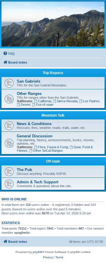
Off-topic (53, 161)
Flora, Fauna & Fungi (53, 147)
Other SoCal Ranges (48, 150)
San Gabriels (28, 81)
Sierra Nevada (67, 101)
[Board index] (53, 24)
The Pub (24, 170)
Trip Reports (53, 73)
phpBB (37, 252)
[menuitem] (9, 53)
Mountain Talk (53, 115)
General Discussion (34, 136)
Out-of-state (44, 104)
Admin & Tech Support (37, 182)
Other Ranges (29, 93)
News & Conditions (34, 124)
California (44, 101)
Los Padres (91, 101)
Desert (25, 104)
